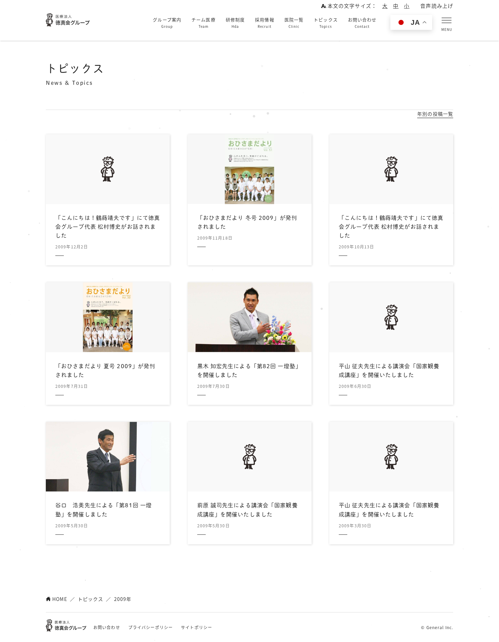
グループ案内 (167, 22)
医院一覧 (293, 22)
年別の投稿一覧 (435, 113)
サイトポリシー (196, 627)
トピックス (326, 22)
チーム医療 (203, 22)
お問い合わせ (362, 22)
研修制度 (235, 22)
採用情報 (264, 22)
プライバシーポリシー (150, 627)
